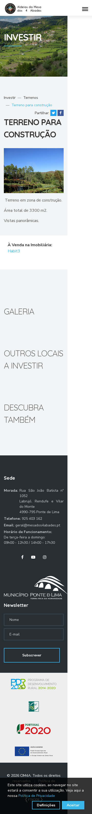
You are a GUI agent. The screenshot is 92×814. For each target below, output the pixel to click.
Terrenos (30, 97)
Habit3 (14, 251)
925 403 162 (32, 518)
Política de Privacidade (36, 795)
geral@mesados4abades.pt (37, 525)
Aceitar (73, 805)
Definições (46, 805)
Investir (10, 97)
